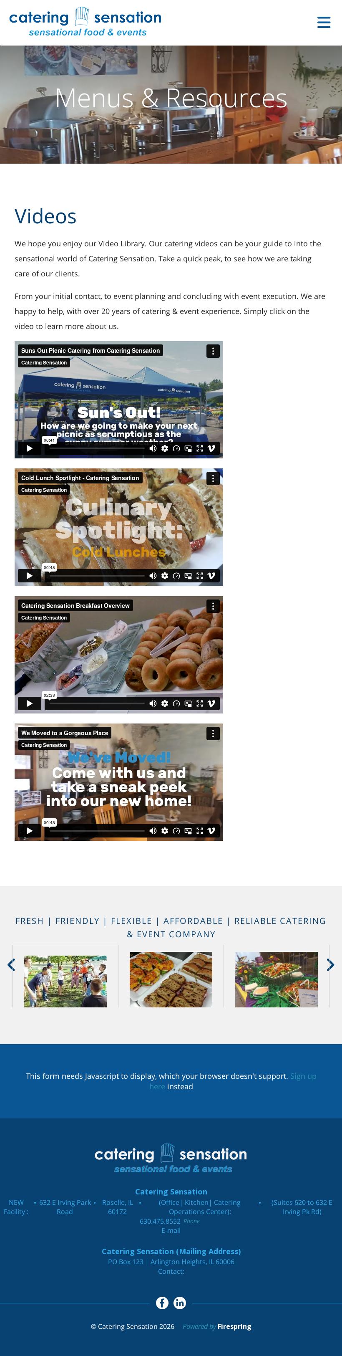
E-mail (171, 1230)
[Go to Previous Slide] (12, 964)
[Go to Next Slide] (330, 964)
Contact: (171, 1271)
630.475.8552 (160, 1221)
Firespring (234, 1326)
